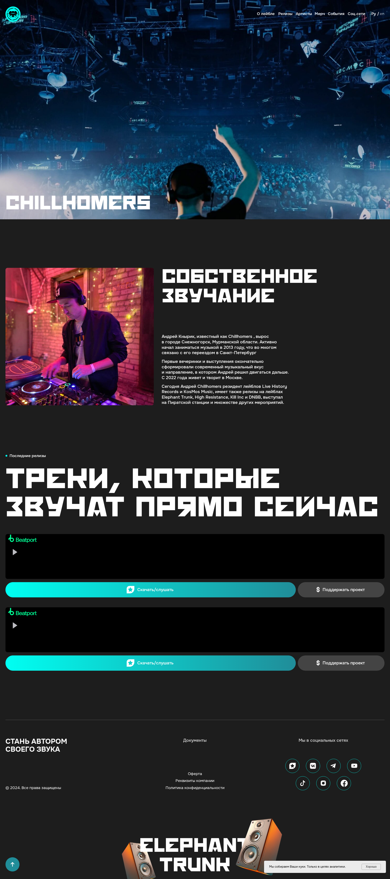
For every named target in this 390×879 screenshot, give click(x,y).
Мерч (320, 14)
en (382, 13)
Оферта (195, 773)
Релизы (285, 14)
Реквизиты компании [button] (195, 780)
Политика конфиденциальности (195, 787)
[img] (13, 14)
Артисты (304, 14)
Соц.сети (356, 14)
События (336, 14)
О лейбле (266, 14)
